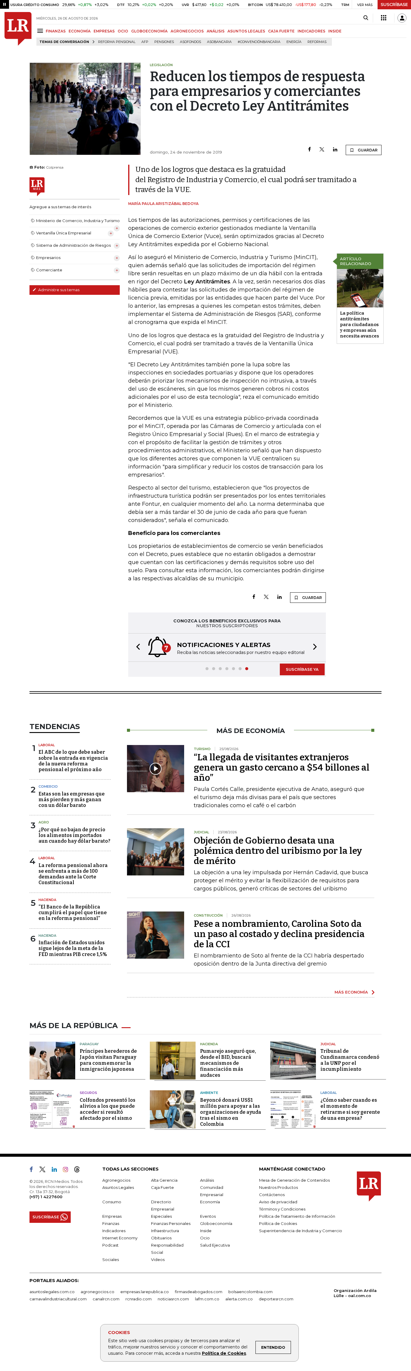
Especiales (161, 1216)
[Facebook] (309, 150)
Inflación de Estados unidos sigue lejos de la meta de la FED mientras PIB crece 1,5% (73, 948)
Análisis (207, 1180)
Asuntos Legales (118, 1187)
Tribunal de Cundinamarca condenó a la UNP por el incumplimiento (349, 1060)
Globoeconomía (216, 1223)
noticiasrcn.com (173, 1298)
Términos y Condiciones (282, 1209)
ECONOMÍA (80, 31)
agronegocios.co (97, 1291)
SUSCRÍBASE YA (302, 669)
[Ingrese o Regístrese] (401, 18)
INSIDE (334, 31)
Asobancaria (219, 42)
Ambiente (209, 1093)
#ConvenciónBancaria (259, 42)
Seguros (88, 1093)
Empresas (112, 1216)
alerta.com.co (239, 1298)
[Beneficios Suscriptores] (383, 18)
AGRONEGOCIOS (187, 31)
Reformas (316, 42)
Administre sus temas (58, 289)
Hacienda (47, 900)
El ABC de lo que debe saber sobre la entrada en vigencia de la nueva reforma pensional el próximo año (73, 760)
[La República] (18, 29)
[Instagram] (68, 1170)
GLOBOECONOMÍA (149, 31)
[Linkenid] (57, 1170)
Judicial (328, 1044)
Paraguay (89, 1044)
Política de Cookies (224, 1353)
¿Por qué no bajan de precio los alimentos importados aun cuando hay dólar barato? (74, 835)
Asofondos (190, 42)
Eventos (208, 1216)
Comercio (48, 786)
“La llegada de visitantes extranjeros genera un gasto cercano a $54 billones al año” (281, 767)
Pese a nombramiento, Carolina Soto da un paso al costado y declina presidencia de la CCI (279, 934)
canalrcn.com (106, 1298)
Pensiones (164, 42)
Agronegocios (116, 1180)
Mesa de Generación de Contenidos (294, 1180)
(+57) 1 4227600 (45, 1196)
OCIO (123, 31)
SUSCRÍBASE (394, 4)
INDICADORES (311, 31)
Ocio (205, 1237)
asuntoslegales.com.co (52, 1291)
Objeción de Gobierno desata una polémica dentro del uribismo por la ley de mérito (278, 850)
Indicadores (113, 1230)
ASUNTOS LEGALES (246, 31)
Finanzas (110, 1223)
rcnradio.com (138, 1298)
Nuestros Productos (278, 1187)
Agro (44, 822)
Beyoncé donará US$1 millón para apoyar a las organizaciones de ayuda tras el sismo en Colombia (230, 1112)
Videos (158, 1259)
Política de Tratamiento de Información (297, 1216)
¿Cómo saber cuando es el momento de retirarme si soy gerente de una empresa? (350, 1109)
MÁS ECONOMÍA (351, 992)
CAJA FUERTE (281, 31)
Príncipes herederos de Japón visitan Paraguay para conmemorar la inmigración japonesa (108, 1060)
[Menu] (41, 31)
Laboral (47, 745)
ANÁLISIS (215, 31)
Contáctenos (272, 1194)
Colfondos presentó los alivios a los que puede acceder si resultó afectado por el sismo (107, 1109)
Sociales (110, 1259)
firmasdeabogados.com (198, 1291)
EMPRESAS (104, 31)
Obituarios (161, 1237)
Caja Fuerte (162, 1187)
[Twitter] (322, 150)
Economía (210, 1201)
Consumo (111, 1201)
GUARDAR (367, 150)
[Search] (366, 18)
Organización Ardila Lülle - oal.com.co (355, 1293)
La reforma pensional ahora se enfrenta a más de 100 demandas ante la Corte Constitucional (73, 874)
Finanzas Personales (170, 1223)
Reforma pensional (116, 42)
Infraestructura (165, 1230)
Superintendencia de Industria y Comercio (300, 1230)
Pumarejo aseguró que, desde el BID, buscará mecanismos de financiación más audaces (228, 1063)
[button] (136, 647)
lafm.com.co (207, 1298)
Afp (144, 42)
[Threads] (79, 1170)
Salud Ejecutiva (215, 1245)
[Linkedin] (335, 150)
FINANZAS (56, 31)
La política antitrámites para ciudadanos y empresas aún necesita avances (359, 324)
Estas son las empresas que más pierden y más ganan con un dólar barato (72, 799)
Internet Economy (120, 1237)
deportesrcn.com (276, 1298)
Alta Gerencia (164, 1180)
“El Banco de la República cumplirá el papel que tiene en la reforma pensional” (73, 912)
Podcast (110, 1245)
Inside (206, 1230)
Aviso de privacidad (278, 1201)
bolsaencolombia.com (250, 1291)
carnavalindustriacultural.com (58, 1298)
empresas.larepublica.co (144, 1291)
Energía (293, 42)
